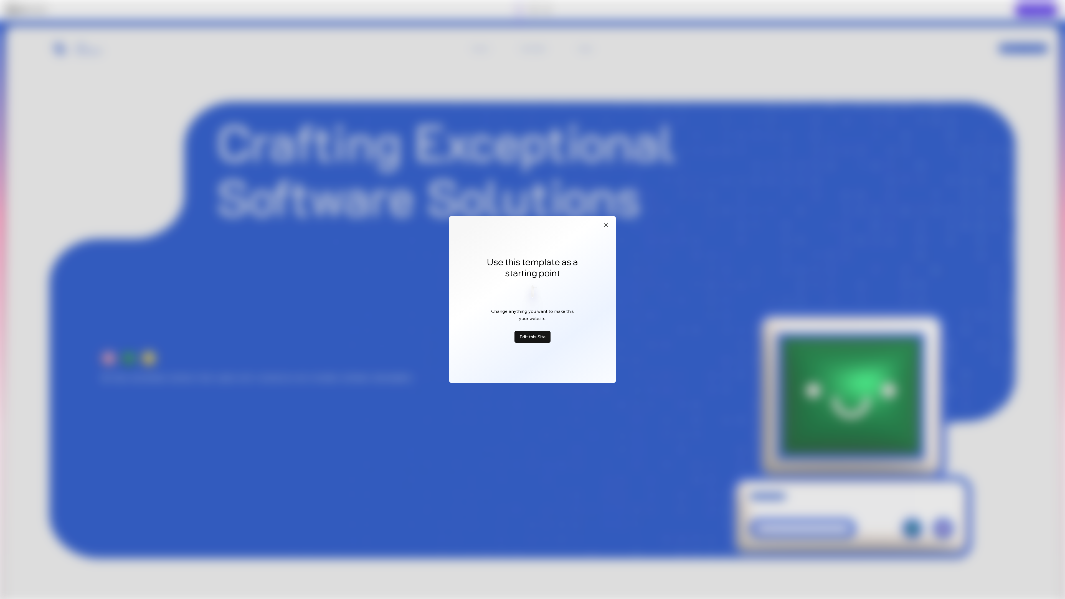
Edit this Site (532, 336)
